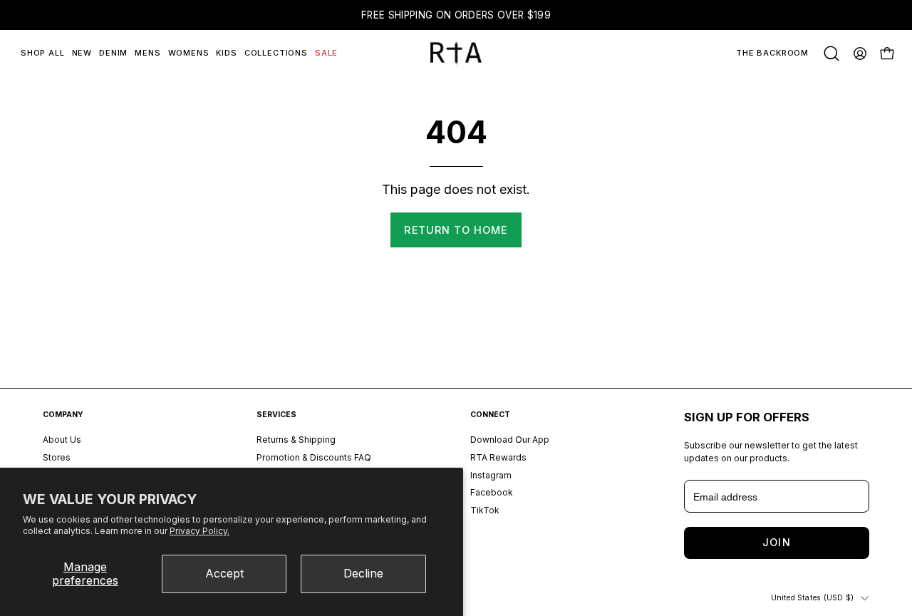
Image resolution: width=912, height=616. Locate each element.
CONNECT (490, 414)
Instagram (491, 474)
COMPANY (63, 414)
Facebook (491, 492)
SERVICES (276, 414)
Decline (363, 573)
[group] (456, 15)
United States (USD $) (812, 597)
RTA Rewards (498, 456)
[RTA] (456, 53)
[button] (831, 53)
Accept (224, 573)
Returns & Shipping (296, 439)
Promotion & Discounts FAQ (313, 456)
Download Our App (509, 439)
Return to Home (455, 230)
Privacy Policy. (199, 530)
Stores (57, 456)
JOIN (776, 542)
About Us (62, 439)
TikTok (484, 510)
